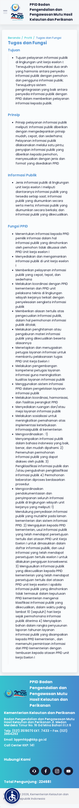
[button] (12, 796)
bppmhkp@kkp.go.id (30, 740)
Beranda (14, 38)
